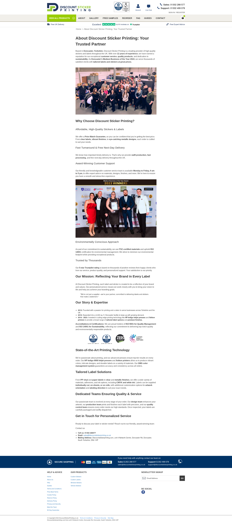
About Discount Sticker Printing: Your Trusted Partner (108, 29)
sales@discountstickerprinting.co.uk (97, 435)
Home (78, 29)
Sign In (172, 12)
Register (180, 12)
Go (182, 478)
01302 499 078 (177, 8)
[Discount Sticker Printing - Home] (69, 7)
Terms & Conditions (86, 518)
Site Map (110, 518)
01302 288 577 (177, 4)
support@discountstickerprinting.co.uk (162, 465)
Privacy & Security (100, 518)
